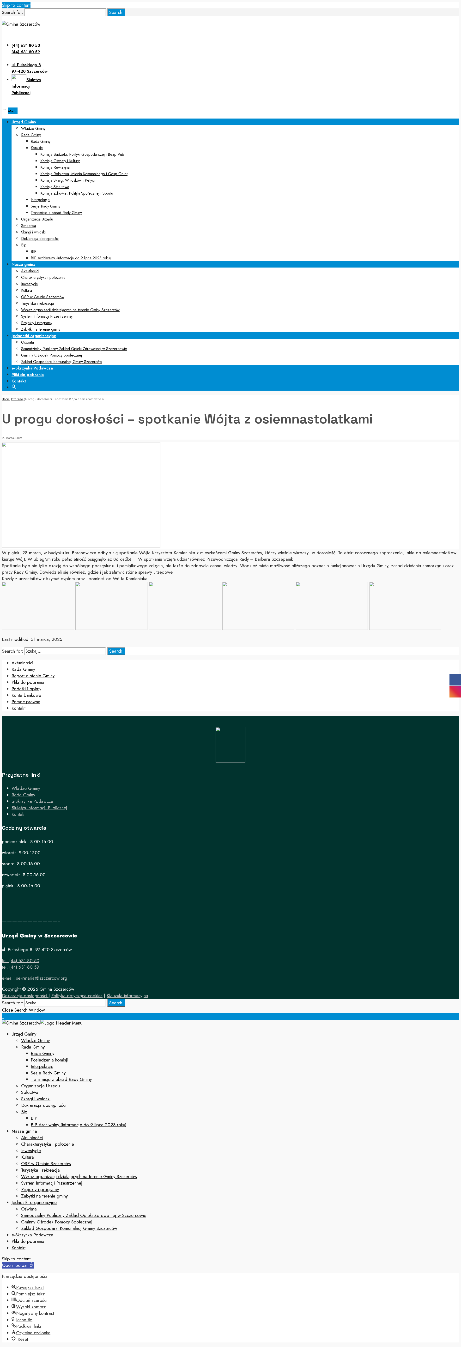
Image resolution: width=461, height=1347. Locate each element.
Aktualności (30, 271)
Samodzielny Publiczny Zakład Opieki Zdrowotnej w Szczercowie (74, 349)
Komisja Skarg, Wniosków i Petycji (67, 180)
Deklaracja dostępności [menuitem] (43, 1105)
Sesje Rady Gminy (45, 206)
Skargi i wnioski (33, 232)
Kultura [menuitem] (27, 1157)
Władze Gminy (33, 128)
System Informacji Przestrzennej (47, 316)
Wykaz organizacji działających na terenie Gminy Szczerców (70, 310)
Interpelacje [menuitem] (42, 1066)
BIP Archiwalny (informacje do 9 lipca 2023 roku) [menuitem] (78, 1124)
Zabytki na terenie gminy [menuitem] (44, 1196)
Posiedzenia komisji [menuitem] (49, 1060)
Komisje (37, 148)
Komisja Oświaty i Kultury (60, 161)
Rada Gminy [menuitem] (33, 1047)
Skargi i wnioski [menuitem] (35, 1099)
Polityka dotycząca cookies (77, 995)
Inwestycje (29, 284)
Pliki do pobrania (28, 374)
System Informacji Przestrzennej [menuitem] (51, 1183)
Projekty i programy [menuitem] (40, 1189)
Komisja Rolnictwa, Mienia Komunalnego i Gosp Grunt (83, 174)
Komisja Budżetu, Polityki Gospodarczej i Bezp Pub (82, 154)
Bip (23, 245)
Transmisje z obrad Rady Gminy (56, 212)
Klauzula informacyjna (127, 995)
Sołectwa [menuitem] (29, 1092)
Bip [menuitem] (24, 1112)
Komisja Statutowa (54, 187)
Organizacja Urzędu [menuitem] (40, 1086)
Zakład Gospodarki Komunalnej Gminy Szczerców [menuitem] (69, 1228)
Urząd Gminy (24, 122)
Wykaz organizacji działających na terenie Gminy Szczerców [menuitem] (79, 1176)
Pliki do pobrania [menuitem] (28, 1241)
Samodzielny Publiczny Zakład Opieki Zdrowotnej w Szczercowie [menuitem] (83, 1215)
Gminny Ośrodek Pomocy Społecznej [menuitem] (56, 1222)
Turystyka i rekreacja (37, 303)
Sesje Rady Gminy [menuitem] (48, 1073)
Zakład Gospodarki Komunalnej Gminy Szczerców (61, 361)
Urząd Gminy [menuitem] (24, 1034)
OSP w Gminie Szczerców (42, 297)
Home (6, 399)
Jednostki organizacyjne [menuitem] (34, 1202)
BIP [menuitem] (34, 1118)
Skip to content (16, 5)
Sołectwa (28, 225)
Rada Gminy (31, 135)
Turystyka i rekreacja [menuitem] (40, 1170)
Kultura (26, 290)
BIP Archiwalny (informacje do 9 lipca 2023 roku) (71, 258)
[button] (14, 386)
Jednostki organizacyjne (34, 336)
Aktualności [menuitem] (32, 1137)
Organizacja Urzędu (37, 219)
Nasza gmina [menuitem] (24, 1131)
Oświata (27, 342)
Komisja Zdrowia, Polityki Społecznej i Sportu (76, 193)
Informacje (18, 399)
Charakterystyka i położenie (43, 277)
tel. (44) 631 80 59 (20, 967)
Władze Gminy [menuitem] (35, 1040)
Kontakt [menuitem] (18, 1248)
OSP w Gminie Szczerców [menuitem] (46, 1163)
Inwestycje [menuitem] (31, 1150)
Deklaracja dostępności (40, 238)
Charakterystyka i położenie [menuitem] (47, 1144)
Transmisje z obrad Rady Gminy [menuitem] (61, 1079)
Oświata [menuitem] (29, 1209)
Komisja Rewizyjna (55, 167)
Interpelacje (40, 200)
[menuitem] (235, 190)
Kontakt (19, 381)
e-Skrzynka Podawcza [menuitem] (32, 1235)
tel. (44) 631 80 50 (20, 960)
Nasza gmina (23, 264)
